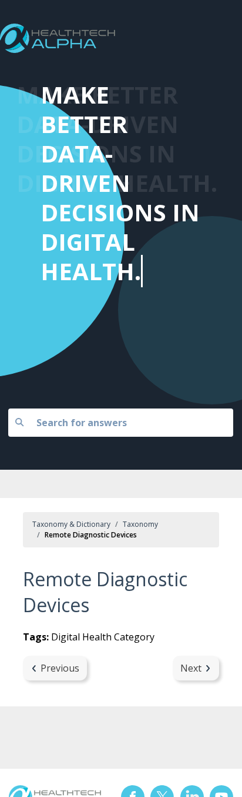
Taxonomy (140, 524)
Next (190, 668)
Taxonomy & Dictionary (71, 524)
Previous (60, 668)
